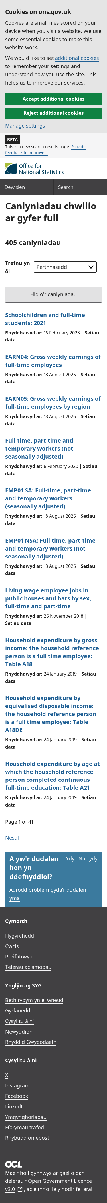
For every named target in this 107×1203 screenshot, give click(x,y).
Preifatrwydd (20, 956)
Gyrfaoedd (17, 1010)
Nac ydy (88, 858)
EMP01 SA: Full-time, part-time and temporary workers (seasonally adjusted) (48, 498)
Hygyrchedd (19, 935)
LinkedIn (15, 1106)
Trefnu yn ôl (17, 267)
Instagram (17, 1085)
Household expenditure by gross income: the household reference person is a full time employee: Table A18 (52, 652)
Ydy (70, 858)
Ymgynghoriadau (26, 1117)
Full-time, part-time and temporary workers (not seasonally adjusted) (39, 448)
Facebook (16, 1095)
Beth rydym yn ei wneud (34, 1000)
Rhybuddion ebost (27, 1137)
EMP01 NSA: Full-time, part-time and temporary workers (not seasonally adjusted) (50, 548)
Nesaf (12, 837)
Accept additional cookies (53, 98)
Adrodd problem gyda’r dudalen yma (47, 893)
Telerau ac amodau (28, 966)
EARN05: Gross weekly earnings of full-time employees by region (53, 402)
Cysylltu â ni (19, 1021)
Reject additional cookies (53, 113)
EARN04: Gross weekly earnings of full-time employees (53, 361)
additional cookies (77, 57)
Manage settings (25, 125)
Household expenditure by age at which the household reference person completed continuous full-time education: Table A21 (52, 775)
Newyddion (19, 1031)
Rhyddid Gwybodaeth (30, 1041)
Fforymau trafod (24, 1127)
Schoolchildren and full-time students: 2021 (45, 319)
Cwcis (12, 946)
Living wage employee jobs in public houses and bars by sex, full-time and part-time (48, 598)
